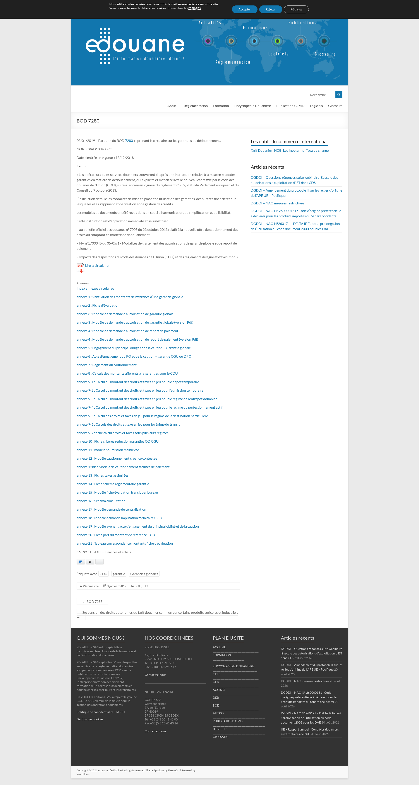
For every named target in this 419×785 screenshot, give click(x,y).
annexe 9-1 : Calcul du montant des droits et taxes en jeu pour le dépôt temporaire (138, 382)
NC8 (277, 150)
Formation (221, 106)
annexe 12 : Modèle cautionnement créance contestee (117, 458)
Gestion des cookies (90, 719)
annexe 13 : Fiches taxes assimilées (103, 475)
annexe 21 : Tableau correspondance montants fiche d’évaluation (125, 543)
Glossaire (335, 106)
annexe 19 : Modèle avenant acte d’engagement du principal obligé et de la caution (138, 526)
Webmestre (91, 586)
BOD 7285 (92, 601)
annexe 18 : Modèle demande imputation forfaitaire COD (119, 518)
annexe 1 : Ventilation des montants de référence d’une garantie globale (130, 297)
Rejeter (271, 9)
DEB (216, 697)
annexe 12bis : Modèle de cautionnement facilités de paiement (123, 467)
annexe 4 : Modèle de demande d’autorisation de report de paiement (127, 331)
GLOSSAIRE (220, 737)
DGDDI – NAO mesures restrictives (277, 203)
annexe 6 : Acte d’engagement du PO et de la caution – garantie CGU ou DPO (134, 356)
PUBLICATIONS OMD (228, 721)
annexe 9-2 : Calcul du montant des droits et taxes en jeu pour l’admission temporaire (140, 390)
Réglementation (196, 106)
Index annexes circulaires (95, 288)
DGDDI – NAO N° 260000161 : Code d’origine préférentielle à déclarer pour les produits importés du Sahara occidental (309, 697)
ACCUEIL (219, 647)
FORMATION (222, 655)
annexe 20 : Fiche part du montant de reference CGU (116, 535)
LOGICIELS (220, 729)
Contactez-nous (155, 674)
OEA (216, 682)
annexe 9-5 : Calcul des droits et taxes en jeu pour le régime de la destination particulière (142, 416)
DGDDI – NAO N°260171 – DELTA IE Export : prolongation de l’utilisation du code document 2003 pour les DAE (311, 717)
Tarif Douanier (261, 150)
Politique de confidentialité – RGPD (101, 712)
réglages (194, 8)
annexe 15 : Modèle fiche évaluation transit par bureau (117, 492)
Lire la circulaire (96, 265)
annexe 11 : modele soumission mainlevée (108, 450)
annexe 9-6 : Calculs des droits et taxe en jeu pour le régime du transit (128, 424)
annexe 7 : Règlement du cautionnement (107, 365)
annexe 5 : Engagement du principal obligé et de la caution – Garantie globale (134, 348)
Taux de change (317, 150)
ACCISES (219, 690)
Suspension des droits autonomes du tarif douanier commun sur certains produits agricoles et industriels (157, 614)
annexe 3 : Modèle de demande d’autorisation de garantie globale (125, 314)
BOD (138, 586)
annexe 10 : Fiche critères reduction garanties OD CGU (118, 441)
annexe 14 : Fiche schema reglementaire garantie (113, 484)
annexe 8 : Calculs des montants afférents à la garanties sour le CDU (127, 373)
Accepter (245, 9)
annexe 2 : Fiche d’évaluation (98, 305)
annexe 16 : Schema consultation (101, 501)
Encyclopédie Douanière (252, 106)
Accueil (172, 106)
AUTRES (218, 713)
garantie (119, 574)
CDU (103, 574)
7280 (129, 140)
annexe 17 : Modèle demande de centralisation (111, 509)
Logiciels (316, 106)
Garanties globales (144, 574)
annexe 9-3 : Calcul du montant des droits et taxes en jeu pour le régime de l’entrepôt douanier (147, 399)
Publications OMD (290, 106)
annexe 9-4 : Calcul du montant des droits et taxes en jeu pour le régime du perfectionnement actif (149, 407)
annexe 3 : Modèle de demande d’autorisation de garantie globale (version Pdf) (135, 322)
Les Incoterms (293, 150)
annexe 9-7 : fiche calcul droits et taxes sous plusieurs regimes (122, 433)
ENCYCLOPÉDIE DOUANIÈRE (233, 666)
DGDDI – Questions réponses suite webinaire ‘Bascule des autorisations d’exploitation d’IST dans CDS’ (311, 653)
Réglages (296, 9)
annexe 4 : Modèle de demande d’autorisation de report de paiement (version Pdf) (137, 339)
